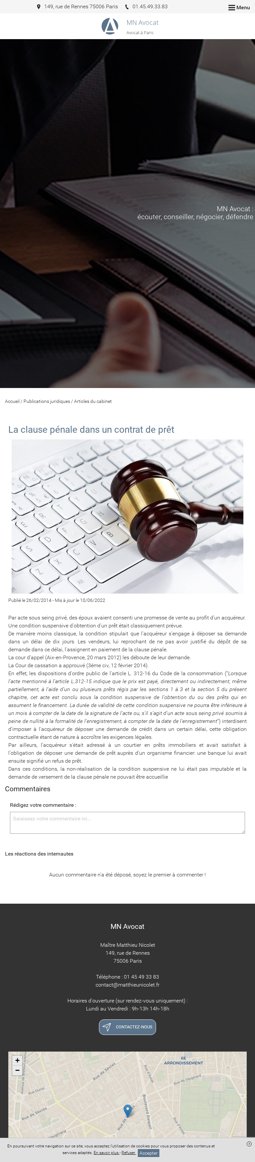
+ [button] (17, 1060)
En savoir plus (107, 1152)
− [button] (17, 1070)
